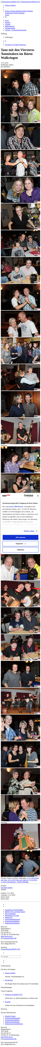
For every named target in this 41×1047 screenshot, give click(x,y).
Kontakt (7, 1002)
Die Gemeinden (10, 914)
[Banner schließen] (38, 496)
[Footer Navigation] (6, 17)
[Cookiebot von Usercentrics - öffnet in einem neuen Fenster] (25, 495)
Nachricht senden (6, 888)
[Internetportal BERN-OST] (20, 2)
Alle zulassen (20, 537)
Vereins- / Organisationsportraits (15, 30)
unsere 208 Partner (16, 506)
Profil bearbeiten (19, 13)
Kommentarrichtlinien (12, 921)
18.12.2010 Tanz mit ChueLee (18, 880)
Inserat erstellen (10, 973)
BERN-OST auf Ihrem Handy (15, 912)
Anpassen (19, 543)
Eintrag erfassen (10, 5)
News (7, 20)
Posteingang (9, 13)
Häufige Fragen (10, 1016)
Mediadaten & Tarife (12, 915)
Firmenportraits (10, 28)
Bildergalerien (9, 26)
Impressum (8, 917)
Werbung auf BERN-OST (13, 994)
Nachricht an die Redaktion (14, 910)
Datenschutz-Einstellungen (14, 1024)
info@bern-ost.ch (6, 936)
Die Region (9, 980)
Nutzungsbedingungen (12, 919)
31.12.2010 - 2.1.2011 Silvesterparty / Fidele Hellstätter (19, 881)
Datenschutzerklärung (12, 923)
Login (7, 15)
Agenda (7, 24)
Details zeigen (29, 531)
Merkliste (19, 11)
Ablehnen (20, 550)
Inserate (7, 22)
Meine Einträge (28, 11)
